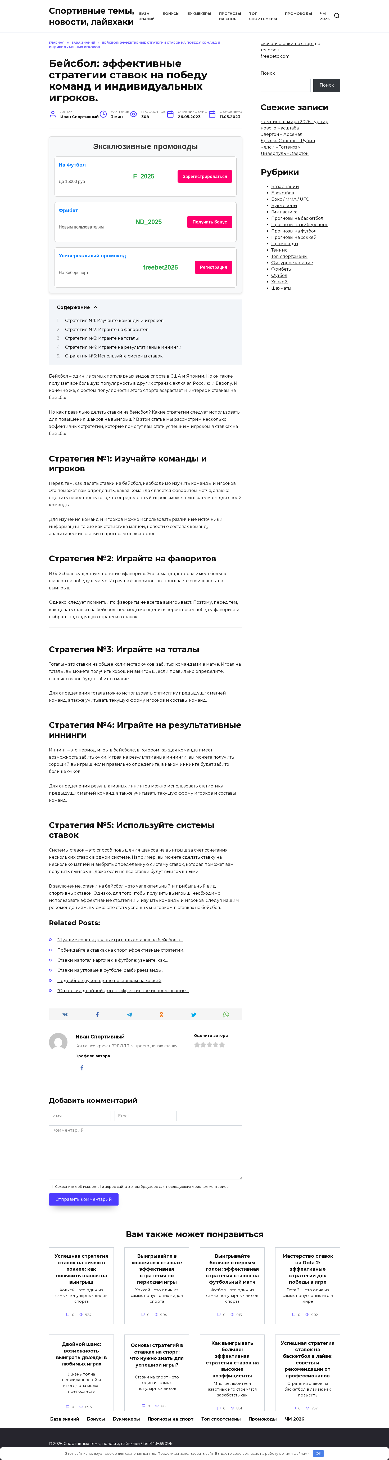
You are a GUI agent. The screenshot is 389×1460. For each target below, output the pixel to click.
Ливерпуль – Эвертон (285, 153)
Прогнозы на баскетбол (297, 218)
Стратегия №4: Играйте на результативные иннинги (123, 347)
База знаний (285, 186)
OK (318, 1453)
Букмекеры (199, 14)
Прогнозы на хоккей (294, 237)
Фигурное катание (292, 262)
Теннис (279, 250)
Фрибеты (281, 269)
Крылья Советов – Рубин (288, 140)
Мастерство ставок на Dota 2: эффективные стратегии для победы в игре (307, 1269)
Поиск (268, 73)
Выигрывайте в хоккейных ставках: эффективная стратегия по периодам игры (157, 1269)
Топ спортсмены (289, 256)
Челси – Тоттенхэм (281, 147)
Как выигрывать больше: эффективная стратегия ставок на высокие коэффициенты (232, 1359)
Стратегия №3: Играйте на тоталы (102, 338)
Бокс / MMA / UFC (290, 199)
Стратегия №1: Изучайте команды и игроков (114, 320)
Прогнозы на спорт (170, 1419)
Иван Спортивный (100, 1036)
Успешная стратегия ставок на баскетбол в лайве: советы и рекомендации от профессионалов (307, 1359)
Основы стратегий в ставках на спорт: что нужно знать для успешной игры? (157, 1355)
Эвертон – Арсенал (281, 134)
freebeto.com (275, 56)
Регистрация (213, 267)
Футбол (279, 275)
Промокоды (298, 14)
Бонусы (170, 14)
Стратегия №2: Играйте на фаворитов (106, 329)
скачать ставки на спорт (287, 43)
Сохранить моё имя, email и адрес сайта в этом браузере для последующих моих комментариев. (142, 1187)
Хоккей (279, 281)
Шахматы (281, 288)
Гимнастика (284, 211)
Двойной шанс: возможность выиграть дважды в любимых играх (81, 1354)
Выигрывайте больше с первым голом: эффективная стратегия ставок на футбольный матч (232, 1269)
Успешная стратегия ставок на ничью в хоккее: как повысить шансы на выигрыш (81, 1269)
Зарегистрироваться (205, 176)
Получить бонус (210, 222)
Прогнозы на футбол (293, 231)
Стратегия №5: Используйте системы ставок (114, 356)
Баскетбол (282, 192)
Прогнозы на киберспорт (299, 224)
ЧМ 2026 (294, 1419)
